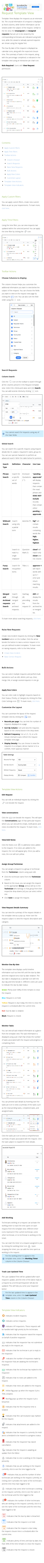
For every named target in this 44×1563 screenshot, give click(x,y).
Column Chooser (13, 160)
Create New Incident (12, 653)
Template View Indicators (14, 185)
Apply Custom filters (12, 148)
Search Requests (13, 163)
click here (5, 208)
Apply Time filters (10, 151)
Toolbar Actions (10, 155)
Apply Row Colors (13, 174)
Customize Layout (14, 178)
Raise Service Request (12, 657)
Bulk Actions (11, 171)
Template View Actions (13, 181)
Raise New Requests (15, 167)
